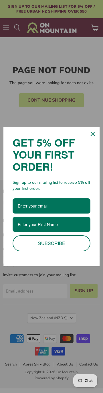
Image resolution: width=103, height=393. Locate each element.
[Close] (93, 134)
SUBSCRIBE (51, 243)
